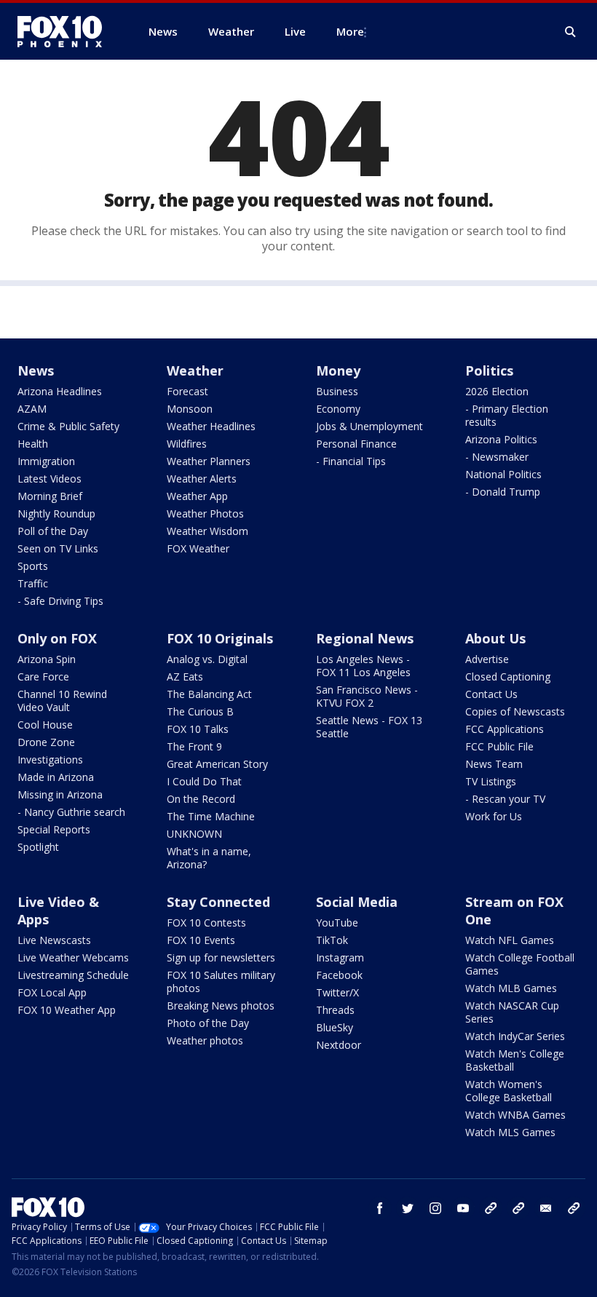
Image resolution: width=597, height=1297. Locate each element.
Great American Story (217, 764)
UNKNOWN (194, 834)
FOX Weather (198, 548)
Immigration (46, 461)
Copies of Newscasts (515, 711)
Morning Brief (49, 496)
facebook (380, 1208)
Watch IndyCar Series (515, 1036)
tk (490, 1208)
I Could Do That (204, 781)
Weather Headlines (211, 426)
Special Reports (53, 829)
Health (32, 444)
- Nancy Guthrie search (71, 812)
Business (337, 391)
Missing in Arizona (60, 794)
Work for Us (493, 816)
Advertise (487, 659)
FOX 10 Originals (220, 638)
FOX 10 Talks (198, 729)
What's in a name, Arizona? (209, 857)
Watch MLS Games (510, 1132)
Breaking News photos (220, 1005)
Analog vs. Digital (207, 659)
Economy (338, 409)
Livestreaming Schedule (73, 975)
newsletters (573, 1208)
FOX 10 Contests (206, 922)
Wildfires (187, 444)
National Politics (503, 474)
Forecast (187, 391)
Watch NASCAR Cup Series (512, 1012)
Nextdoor (338, 1045)
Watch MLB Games (511, 988)
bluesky (518, 1208)
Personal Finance (356, 444)
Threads (335, 1010)
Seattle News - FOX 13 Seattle (369, 726)
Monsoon (190, 409)
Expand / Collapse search (571, 32)
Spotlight (38, 847)
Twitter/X (337, 992)
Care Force (43, 676)
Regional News (365, 638)
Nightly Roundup (56, 513)
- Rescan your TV (505, 799)
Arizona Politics (501, 439)
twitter (407, 1208)
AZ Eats (185, 676)
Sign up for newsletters (221, 957)
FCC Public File (499, 746)
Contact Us (491, 694)
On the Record (201, 799)
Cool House (45, 724)
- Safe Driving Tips (60, 601)
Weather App (197, 496)
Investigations (50, 759)
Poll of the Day (52, 531)
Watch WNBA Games (515, 1115)
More (350, 31)
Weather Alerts (202, 478)
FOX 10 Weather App (66, 1010)
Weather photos (205, 1040)
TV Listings (490, 781)
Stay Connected (218, 902)
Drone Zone (46, 742)
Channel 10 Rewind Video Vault (62, 700)
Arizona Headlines (59, 391)
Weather (195, 370)
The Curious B (200, 711)
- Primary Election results (506, 415)
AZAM (32, 409)
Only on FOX (57, 638)
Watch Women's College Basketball (508, 1090)
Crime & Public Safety (68, 426)
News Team (494, 764)
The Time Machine (211, 816)
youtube (463, 1208)
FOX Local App (52, 992)
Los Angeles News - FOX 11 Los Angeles (363, 665)
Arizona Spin (46, 659)
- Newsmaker (497, 457)
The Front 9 (194, 746)
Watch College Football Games (519, 964)
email (546, 1208)
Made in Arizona (55, 777)
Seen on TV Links (57, 548)
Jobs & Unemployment (369, 426)
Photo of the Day (208, 1023)
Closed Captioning (507, 676)
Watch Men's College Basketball (514, 1060)
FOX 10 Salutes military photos (221, 981)
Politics (489, 370)
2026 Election (497, 391)
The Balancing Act (209, 694)
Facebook (339, 975)
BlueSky (334, 1027)
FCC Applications (504, 729)
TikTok (332, 940)
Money (338, 370)
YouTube (337, 922)
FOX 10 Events (201, 940)
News (35, 370)
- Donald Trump (502, 492)
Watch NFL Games (509, 940)
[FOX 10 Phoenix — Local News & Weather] (65, 31)
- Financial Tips (351, 461)
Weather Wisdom (207, 531)
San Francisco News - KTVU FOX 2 (367, 696)
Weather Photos (205, 513)
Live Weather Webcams (73, 957)
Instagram (340, 957)
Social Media (357, 902)
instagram (435, 1208)
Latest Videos (49, 478)
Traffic (32, 583)
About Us (495, 638)
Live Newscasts (54, 940)
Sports (32, 566)
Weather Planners (208, 461)
